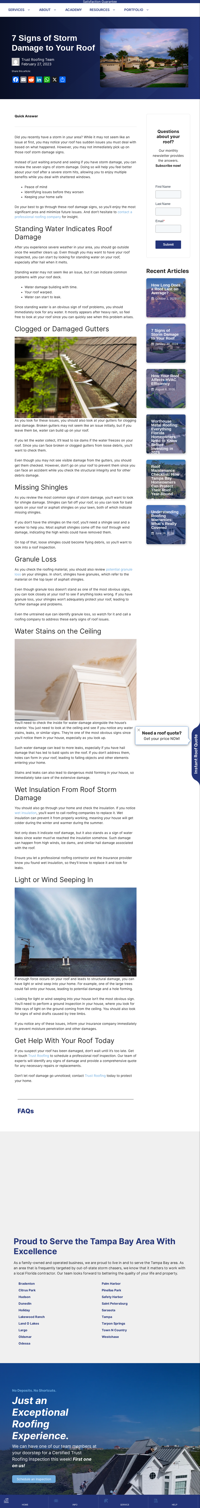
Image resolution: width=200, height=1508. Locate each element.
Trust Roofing (38, 1056)
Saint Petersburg (115, 1303)
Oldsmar (25, 1337)
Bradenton (27, 1283)
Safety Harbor (112, 1297)
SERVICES (16, 10)
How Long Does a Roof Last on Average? (165, 289)
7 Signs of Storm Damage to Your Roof (165, 334)
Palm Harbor (111, 1283)
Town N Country (114, 1330)
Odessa (24, 1343)
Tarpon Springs (113, 1323)
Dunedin (25, 1303)
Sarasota (108, 1310)
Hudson (24, 1297)
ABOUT (45, 10)
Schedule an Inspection (34, 1479)
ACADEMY (73, 10)
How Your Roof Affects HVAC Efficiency (165, 380)
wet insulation (26, 813)
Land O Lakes (29, 1323)
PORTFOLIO (133, 10)
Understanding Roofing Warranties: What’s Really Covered (165, 520)
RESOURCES (100, 10)
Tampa (107, 1317)
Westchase (110, 1337)
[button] (28, 10)
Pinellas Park (111, 1290)
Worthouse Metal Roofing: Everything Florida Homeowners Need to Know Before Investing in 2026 (165, 437)
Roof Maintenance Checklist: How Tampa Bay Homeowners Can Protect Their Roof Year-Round (165, 480)
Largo (23, 1330)
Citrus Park (27, 1290)
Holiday (24, 1310)
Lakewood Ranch (32, 1317)
